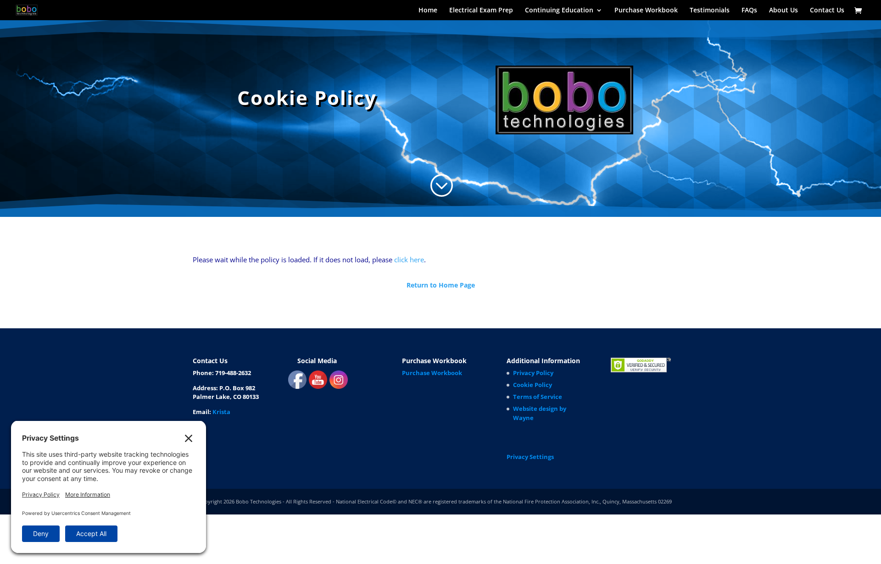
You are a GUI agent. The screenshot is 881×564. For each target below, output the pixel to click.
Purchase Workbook (646, 10)
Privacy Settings (530, 457)
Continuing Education (559, 10)
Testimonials (710, 10)
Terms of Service (537, 397)
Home (427, 10)
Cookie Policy (532, 385)
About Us (783, 10)
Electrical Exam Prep (481, 10)
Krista (221, 412)
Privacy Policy (533, 373)
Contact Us (827, 10)
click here (409, 259)
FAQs (749, 10)
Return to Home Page (441, 285)
